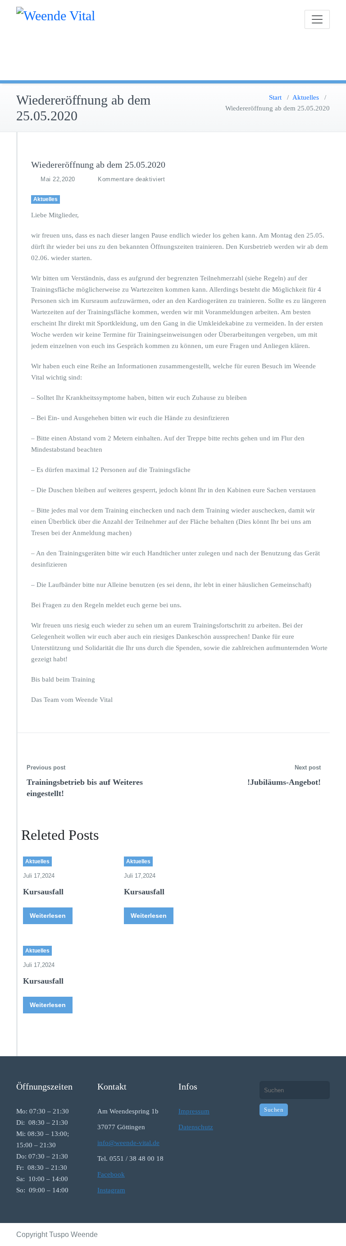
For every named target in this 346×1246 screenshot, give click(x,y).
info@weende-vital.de (128, 1142)
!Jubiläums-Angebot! (284, 782)
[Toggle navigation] (317, 19)
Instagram (111, 1190)
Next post (308, 767)
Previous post (46, 767)
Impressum (193, 1111)
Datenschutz (195, 1127)
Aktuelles (305, 97)
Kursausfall (43, 891)
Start (275, 97)
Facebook (111, 1174)
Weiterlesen (48, 915)
